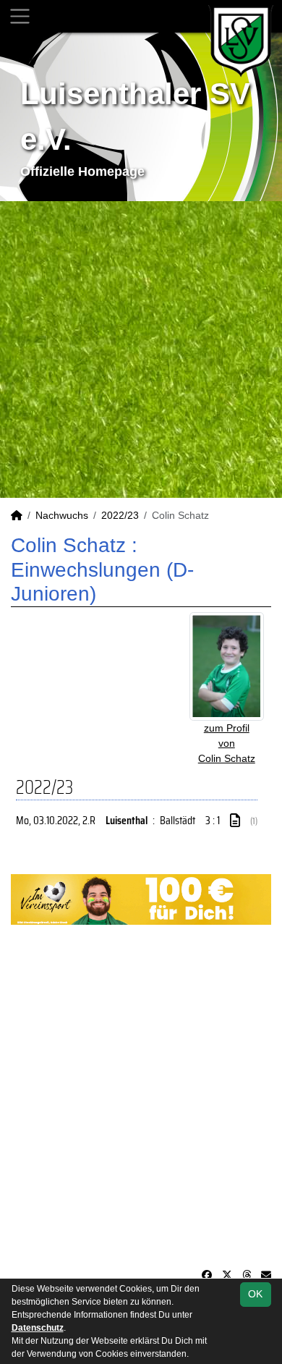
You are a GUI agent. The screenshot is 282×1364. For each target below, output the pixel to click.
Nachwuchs (61, 515)
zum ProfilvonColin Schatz (226, 743)
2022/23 (120, 515)
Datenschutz (38, 1328)
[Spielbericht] (235, 820)
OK (255, 1294)
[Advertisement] (141, 349)
